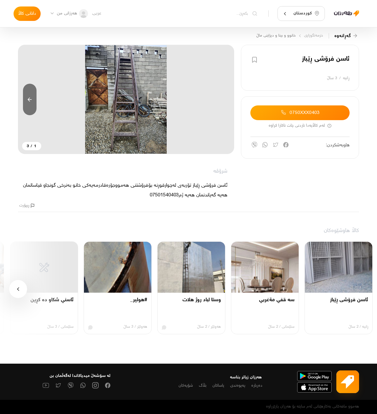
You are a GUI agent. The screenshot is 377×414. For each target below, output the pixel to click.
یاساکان (218, 386)
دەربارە (256, 386)
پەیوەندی (237, 386)
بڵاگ (202, 386)
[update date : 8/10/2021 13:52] (344, 13)
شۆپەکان (185, 386)
